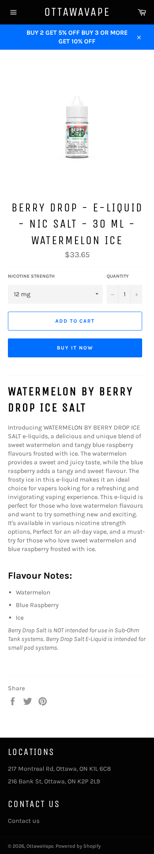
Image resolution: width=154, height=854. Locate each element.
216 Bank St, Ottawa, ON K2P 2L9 (54, 781)
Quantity (118, 276)
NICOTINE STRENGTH (31, 276)
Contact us (23, 820)
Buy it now (75, 348)
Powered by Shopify (78, 846)
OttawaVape (77, 12)
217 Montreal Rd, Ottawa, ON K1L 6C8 (59, 768)
